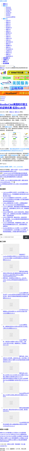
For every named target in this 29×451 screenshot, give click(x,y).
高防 (16, 439)
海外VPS (2, 176)
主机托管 (22, 173)
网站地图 (17, 444)
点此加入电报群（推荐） (6, 166)
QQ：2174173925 (18, 166)
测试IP (17, 432)
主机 (13, 434)
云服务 (21, 436)
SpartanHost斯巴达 (10, 17)
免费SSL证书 (8, 126)
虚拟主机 (20, 176)
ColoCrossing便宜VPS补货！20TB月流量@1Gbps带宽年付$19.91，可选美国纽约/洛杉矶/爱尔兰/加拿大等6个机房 (16, 194)
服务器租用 (25, 175)
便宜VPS (2, 68)
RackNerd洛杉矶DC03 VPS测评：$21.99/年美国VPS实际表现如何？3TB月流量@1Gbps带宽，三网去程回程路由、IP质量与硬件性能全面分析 (15, 229)
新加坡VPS (9, 27)
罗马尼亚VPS (9, 49)
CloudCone (8, 12)
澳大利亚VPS (9, 42)
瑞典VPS (8, 54)
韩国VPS (8, 22)
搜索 (1, 234)
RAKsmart (8, 8)
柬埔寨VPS (9, 45)
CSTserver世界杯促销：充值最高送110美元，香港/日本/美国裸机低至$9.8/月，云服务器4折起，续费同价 (15, 224)
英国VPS (8, 31)
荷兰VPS (8, 34)
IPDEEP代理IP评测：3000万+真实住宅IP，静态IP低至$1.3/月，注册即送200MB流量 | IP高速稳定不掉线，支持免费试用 (16, 213)
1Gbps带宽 (14, 436)
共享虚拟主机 (14, 155)
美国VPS (8, 24)
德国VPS (8, 29)
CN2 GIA (7, 434)
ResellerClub (15, 115)
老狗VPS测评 (3, 1)
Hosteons (8, 15)
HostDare (8, 14)
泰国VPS (8, 47)
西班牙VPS (9, 52)
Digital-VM (8, 9)
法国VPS (8, 36)
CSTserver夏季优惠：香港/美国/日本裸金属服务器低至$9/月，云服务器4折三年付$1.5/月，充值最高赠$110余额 (16, 208)
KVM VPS (6, 436)
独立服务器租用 (9, 176)
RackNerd (8, 7)
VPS (18, 434)
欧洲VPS (8, 25)
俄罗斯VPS (9, 33)
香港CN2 (8, 438)
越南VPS (8, 43)
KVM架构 (10, 439)
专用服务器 (17, 173)
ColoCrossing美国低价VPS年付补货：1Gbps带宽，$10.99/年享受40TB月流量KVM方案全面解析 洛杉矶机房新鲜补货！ (16, 199)
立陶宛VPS (9, 50)
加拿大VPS (9, 38)
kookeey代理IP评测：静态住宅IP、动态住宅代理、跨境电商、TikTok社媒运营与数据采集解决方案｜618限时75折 (16, 219)
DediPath (8, 11)
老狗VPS (2, 115)
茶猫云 (24, 438)
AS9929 (6, 441)
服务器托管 (19, 175)
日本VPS (8, 20)
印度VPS (8, 40)
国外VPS (17, 112)
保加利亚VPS (9, 56)
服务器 (11, 432)
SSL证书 (12, 173)
